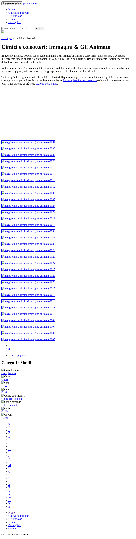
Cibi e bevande (9, 405)
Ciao (4, 386)
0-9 (10, 423)
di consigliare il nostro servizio (80, 80)
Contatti (12, 528)
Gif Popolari (15, 15)
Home (11, 9)
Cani (4, 392)
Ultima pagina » (17, 355)
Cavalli (5, 417)
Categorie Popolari (18, 12)
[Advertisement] (68, 113)
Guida (11, 19)
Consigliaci (14, 22)
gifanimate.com (31, 3)
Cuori (4, 379)
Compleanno (8, 373)
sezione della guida (46, 83)
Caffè (4, 411)
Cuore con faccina (11, 398)
